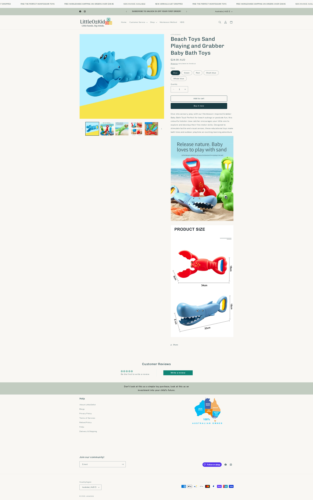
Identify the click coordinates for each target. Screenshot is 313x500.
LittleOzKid (90, 496)
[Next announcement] (186, 11)
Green (187, 73)
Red (198, 73)
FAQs (81, 427)
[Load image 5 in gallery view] (151, 129)
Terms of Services (87, 418)
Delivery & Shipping (88, 431)
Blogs (82, 409)
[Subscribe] (123, 464)
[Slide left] (82, 128)
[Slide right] (161, 128)
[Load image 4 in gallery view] (136, 129)
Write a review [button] (178, 372)
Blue (175, 73)
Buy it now (199, 106)
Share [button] (175, 345)
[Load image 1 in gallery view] (92, 129)
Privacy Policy (85, 413)
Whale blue (178, 78)
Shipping (174, 63)
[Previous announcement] (126, 11)
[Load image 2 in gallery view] (107, 129)
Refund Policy (85, 422)
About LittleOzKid (87, 404)
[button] (138, 22)
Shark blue (211, 73)
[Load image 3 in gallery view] (122, 129)
